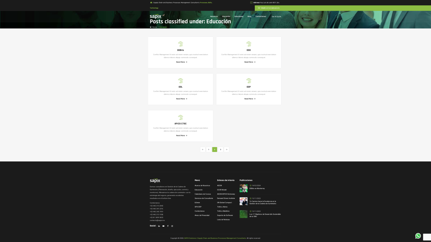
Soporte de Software (225, 215)
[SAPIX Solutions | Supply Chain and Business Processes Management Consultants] (157, 16)
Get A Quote (276, 17)
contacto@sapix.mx (272, 8)
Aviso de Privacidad (202, 215)
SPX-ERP (198, 207)
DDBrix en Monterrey (257, 188)
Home (154, 27)
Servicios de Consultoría (204, 198)
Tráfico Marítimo (223, 211)
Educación (198, 190)
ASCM (219, 186)
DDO (249, 50)
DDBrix (180, 50)
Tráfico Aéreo (222, 207)
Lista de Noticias (223, 220)
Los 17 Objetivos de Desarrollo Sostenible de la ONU (265, 215)
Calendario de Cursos (203, 194)
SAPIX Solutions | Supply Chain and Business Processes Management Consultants (215, 238)
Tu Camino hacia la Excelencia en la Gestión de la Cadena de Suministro (263, 202)
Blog (249, 16)
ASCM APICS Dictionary (226, 194)
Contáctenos (261, 16)
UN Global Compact (224, 203)
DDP (249, 87)
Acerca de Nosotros (202, 186)
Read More (180, 62)
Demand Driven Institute (226, 198)
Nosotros (214, 16)
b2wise (197, 203)
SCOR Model (221, 190)
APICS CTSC (181, 123)
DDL (181, 87)
